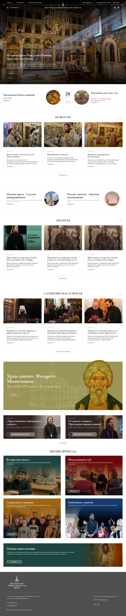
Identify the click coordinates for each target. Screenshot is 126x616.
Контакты (116, 2)
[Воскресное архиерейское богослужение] (103, 134)
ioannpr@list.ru (12, 605)
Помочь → (14, 561)
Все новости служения (63, 351)
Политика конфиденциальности (105, 596)
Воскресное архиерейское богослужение (99, 155)
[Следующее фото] (11, 77)
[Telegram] (118, 7)
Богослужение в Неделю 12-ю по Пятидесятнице (20, 155)
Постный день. (95, 100)
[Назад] (117, 117)
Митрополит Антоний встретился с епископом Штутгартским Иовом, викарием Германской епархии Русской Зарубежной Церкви (62, 334)
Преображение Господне (57, 154)
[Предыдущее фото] (7, 77)
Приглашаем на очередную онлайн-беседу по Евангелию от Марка (22, 258)
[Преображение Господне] (63, 134)
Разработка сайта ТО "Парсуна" (20, 610)
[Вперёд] (121, 117)
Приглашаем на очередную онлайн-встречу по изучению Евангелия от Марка (62, 259)
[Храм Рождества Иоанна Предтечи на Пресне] (63, 3)
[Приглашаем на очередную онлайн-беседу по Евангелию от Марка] (22, 237)
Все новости (63, 175)
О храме (9, 2)
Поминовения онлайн (35, 2)
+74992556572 (14, 7)
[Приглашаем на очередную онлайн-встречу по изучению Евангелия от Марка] (63, 237)
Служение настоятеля (103, 2)
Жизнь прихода (87, 2)
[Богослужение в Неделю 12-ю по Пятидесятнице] (22, 134)
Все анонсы (63, 278)
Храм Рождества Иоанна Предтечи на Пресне (63, 8)
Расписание (20, 2)
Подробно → (11, 73)
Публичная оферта (100, 600)
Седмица (94, 98)
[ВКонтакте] (115, 7)
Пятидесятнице (106, 98)
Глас (101, 100)
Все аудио (63, 443)
